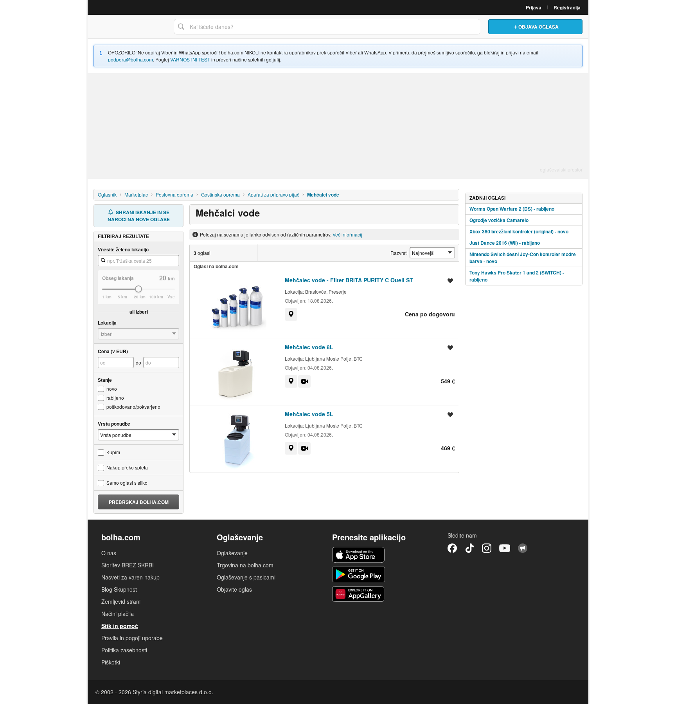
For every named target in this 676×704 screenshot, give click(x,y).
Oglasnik (107, 194)
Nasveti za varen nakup (130, 577)
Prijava (533, 7)
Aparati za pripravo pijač (273, 194)
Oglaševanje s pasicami (246, 577)
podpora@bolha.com (130, 59)
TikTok (469, 548)
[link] (291, 314)
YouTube (504, 548)
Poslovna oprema (174, 194)
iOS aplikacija (358, 555)
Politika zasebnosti (124, 650)
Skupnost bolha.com (522, 548)
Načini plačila (117, 613)
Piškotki (110, 662)
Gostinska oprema (220, 194)
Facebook (452, 548)
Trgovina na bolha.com (245, 565)
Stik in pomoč (119, 626)
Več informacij (347, 234)
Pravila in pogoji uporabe (132, 638)
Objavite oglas (234, 589)
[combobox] (327, 26)
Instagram (486, 548)
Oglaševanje (232, 553)
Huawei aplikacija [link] (358, 594)
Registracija (567, 7)
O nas (108, 553)
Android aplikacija (358, 574)
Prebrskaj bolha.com (139, 501)
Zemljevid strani (120, 601)
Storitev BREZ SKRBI (127, 565)
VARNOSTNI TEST (190, 59)
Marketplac (136, 194)
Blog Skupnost (119, 589)
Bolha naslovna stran (129, 27)
